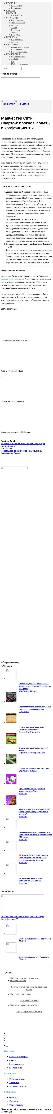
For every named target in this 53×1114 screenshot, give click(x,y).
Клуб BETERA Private (29, 1000)
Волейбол (15, 30)
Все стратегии (17, 20)
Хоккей (14, 28)
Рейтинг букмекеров (18, 1057)
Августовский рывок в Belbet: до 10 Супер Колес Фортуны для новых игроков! (34, 811)
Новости (23, 793)
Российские (16, 8)
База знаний (16, 49)
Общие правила (16, 1105)
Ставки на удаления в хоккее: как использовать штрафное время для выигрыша (35, 686)
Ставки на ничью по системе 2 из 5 (34, 769)
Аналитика (14, 1083)
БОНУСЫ (10, 10)
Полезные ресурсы (19, 52)
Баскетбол (15, 35)
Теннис (14, 32)
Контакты (13, 1101)
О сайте (12, 1097)
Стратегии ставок (17, 1079)
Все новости (16, 15)
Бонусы (12, 1060)
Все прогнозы (17, 40)
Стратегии (24, 691)
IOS (12, 62)
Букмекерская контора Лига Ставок (35, 939)
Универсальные (18, 23)
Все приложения (18, 57)
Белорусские (16, 6)
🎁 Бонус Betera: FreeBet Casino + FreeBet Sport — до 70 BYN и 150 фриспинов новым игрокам (33, 857)
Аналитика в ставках (20, 47)
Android (14, 59)
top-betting (6, 919)
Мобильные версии (19, 64)
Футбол (14, 25)
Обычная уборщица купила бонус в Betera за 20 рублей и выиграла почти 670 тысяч (35, 834)
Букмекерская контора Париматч (34, 957)
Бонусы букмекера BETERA (29, 1011)
